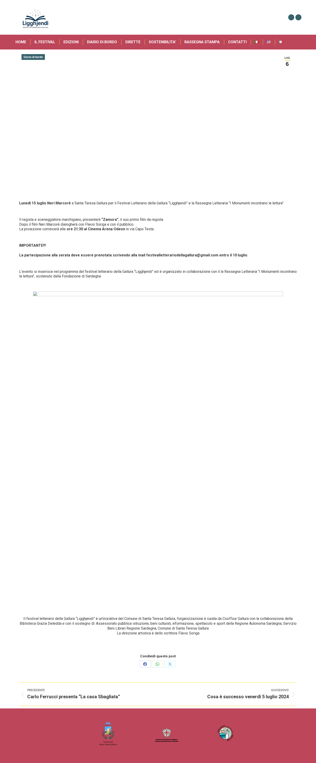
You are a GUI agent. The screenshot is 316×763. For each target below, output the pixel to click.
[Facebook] (145, 664)
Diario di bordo (33, 57)
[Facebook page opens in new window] (291, 17)
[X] (170, 664)
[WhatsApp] (157, 664)
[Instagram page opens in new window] (298, 17)
